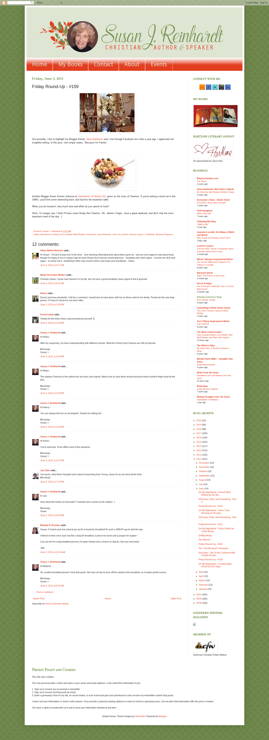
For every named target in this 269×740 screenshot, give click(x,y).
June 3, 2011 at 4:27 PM (52, 460)
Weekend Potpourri (164, 234)
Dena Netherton (95, 139)
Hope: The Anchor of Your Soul (210, 276)
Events (159, 64)
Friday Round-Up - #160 (211, 544)
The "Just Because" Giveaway (213, 548)
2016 (199, 437)
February (203, 585)
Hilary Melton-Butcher (51, 250)
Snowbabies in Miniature (207, 400)
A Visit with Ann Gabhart (207, 389)
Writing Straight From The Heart (213, 397)
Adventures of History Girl (92, 196)
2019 (199, 424)
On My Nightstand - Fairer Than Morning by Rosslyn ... (214, 511)
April (201, 576)
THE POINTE (203, 324)
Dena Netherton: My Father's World (215, 189)
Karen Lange (47, 314)
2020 (199, 420)
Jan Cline (45, 470)
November (204, 467)
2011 (199, 459)
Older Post (176, 598)
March (202, 580)
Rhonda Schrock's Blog (209, 297)
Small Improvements (206, 364)
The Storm (201, 181)
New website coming (206, 300)
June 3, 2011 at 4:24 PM (52, 356)
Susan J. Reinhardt (146, 234)
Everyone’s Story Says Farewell (211, 203)
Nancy (43, 293)
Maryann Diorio (205, 273)
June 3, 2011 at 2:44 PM (52, 323)
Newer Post (38, 598)
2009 (199, 599)
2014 (199, 446)
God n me (116, 234)
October (203, 471)
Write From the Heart (208, 372)
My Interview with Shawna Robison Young (215, 192)
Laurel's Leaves (205, 246)
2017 (199, 433)
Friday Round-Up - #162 (211, 506)
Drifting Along (205, 535)
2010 (199, 594)
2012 (199, 455)
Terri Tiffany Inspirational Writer (213, 321)
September (204, 475)
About (131, 64)
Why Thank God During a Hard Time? (214, 238)
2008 (199, 603)
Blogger (163, 716)
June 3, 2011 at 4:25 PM (52, 393)
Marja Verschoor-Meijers (53, 275)
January (203, 589)
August (202, 480)
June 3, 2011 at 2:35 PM (52, 304)
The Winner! (205, 539)
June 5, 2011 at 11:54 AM (52, 552)
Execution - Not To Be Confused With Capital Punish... (217, 554)
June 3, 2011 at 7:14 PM (52, 481)
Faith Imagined (204, 210)
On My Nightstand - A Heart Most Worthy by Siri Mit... (215, 493)
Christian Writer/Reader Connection (80, 234)
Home (39, 64)
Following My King (206, 221)
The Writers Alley (206, 345)
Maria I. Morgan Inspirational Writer (215, 259)
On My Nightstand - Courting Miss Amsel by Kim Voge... (215, 565)
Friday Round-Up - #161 (211, 524)
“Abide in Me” (203, 224)
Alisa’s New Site (204, 213)
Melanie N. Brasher (50, 525)
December (204, 463)
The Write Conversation (209, 332)
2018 (199, 429)
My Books (70, 64)
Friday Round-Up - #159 (211, 559)
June (201, 488)
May (201, 572)
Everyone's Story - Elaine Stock (213, 200)
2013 (199, 450)
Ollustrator (140, 716)
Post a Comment (45, 592)
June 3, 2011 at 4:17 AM (52, 265)
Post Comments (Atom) (57, 603)
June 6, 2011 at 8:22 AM (52, 585)
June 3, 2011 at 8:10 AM (52, 283)
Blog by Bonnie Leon (207, 178)
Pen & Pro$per (204, 283)
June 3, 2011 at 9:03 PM (52, 515)
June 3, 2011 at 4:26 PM (52, 427)
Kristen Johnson (129, 234)
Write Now (202, 386)
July (201, 484)
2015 (199, 442)
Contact (103, 64)
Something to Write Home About (213, 308)
